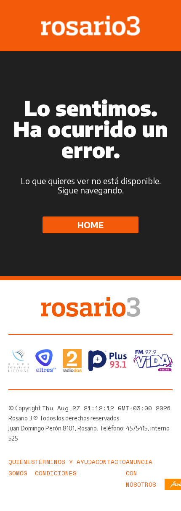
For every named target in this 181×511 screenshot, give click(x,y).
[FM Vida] (153, 360)
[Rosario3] (90, 301)
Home (90, 224)
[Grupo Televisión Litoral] (18, 360)
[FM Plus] (107, 360)
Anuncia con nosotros (141, 473)
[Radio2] (72, 360)
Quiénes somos (21, 467)
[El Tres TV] (45, 360)
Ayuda (86, 461)
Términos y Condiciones (56, 467)
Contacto (111, 461)
